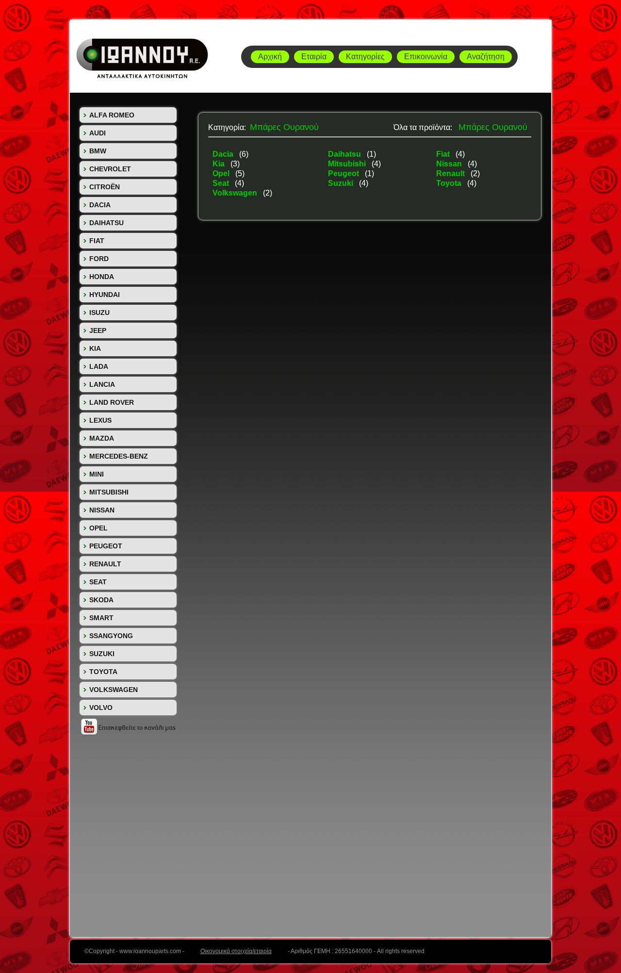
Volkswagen (235, 193)
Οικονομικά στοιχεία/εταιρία (236, 951)
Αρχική (270, 56)
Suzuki (341, 183)
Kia (219, 164)
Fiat (444, 154)
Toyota (449, 183)
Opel (221, 173)
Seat (221, 183)
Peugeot (344, 173)
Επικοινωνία (425, 56)
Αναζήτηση (486, 56)
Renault (451, 173)
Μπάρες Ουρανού (284, 127)
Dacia (223, 154)
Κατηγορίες (365, 56)
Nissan (450, 164)
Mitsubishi (348, 164)
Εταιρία (314, 56)
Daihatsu (345, 154)
